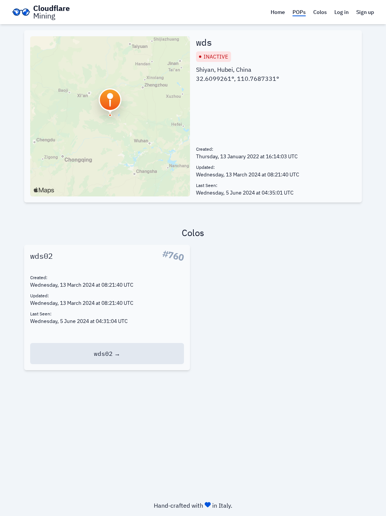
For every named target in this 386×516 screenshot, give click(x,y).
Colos (320, 12)
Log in (341, 12)
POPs (299, 12)
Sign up (365, 12)
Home (278, 12)
